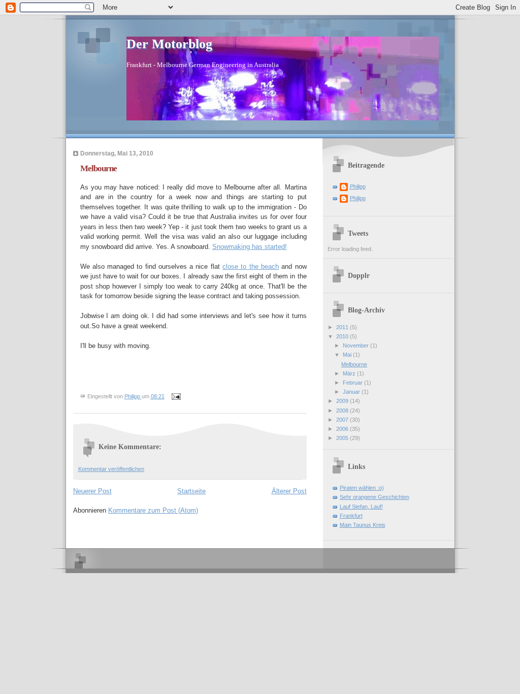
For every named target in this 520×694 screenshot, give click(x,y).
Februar (353, 383)
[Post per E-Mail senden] (176, 396)
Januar (352, 392)
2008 (343, 410)
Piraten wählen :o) (362, 488)
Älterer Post (289, 491)
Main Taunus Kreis (362, 525)
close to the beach (250, 266)
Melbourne (354, 364)
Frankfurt (351, 516)
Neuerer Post (92, 491)
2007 (343, 420)
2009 (343, 401)
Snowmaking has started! (249, 246)
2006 (343, 429)
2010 (343, 336)
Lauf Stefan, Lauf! (361, 506)
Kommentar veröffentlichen (111, 469)
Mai (348, 355)
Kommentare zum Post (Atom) (153, 510)
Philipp (358, 186)
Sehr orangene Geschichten (374, 497)
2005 (343, 438)
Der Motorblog (169, 44)
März (350, 373)
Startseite (191, 491)
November (356, 345)
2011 (343, 327)
